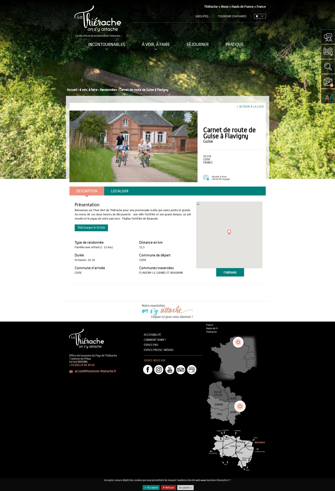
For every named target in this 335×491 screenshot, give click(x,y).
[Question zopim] (328, 37)
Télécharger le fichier (91, 227)
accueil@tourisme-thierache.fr (95, 371)
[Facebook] (147, 369)
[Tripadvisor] (180, 369)
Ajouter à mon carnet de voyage (221, 178)
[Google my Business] (191, 369)
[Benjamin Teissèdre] (133, 146)
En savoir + (185, 487)
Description (86, 191)
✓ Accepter (151, 487)
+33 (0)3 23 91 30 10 (81, 365)
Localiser (119, 191)
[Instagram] (158, 369)
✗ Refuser (168, 487)
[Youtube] (169, 369)
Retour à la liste (251, 106)
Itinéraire (230, 272)
